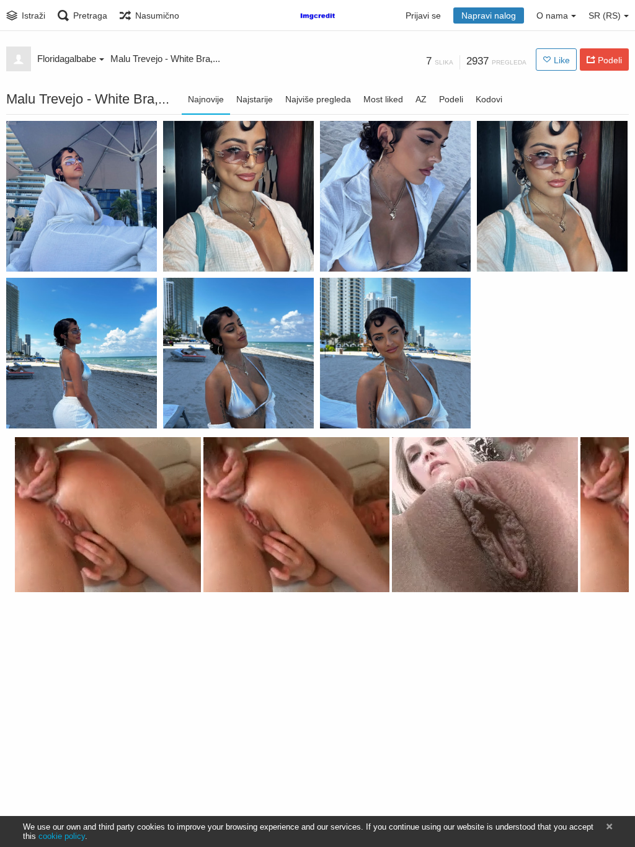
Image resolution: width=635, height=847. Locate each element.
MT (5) (339, 252)
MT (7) (25, 252)
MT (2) (339, 409)
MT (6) (182, 252)
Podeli (451, 99)
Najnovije (206, 99)
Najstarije (254, 99)
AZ (421, 99)
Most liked (383, 99)
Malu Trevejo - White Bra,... (165, 58)
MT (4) (496, 252)
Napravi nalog (488, 15)
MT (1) (182, 409)
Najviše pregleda (318, 99)
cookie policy (61, 836)
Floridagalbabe (66, 58)
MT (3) (25, 409)
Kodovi (489, 99)
